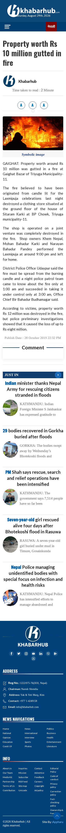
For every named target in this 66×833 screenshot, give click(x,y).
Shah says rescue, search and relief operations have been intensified (33, 478)
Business (51, 733)
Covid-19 (7, 746)
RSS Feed (23, 781)
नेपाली (51, 27)
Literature (52, 746)
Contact (38, 768)
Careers (38, 781)
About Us (7, 768)
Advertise (39, 772)
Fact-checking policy (54, 802)
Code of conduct (54, 778)
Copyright (39, 786)
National (7, 733)
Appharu (57, 821)
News (27, 728)
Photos (28, 746)
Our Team (8, 772)
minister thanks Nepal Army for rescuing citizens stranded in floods (33, 389)
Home (6, 728)
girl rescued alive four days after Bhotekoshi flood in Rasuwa (33, 525)
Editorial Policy (54, 770)
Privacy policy (53, 785)
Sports (28, 742)
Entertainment (54, 742)
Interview (29, 737)
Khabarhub (27, 81)
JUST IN (11, 375)
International (31, 733)
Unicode (23, 790)
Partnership (8, 781)
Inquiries (23, 768)
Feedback (39, 777)
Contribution (9, 790)
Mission (22, 772)
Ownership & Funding (56, 812)
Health (50, 737)
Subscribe (23, 777)
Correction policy (55, 793)
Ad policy (38, 790)
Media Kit (7, 777)
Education (8, 742)
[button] (57, 815)
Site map (23, 786)
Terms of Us (9, 786)
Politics (50, 728)
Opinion (7, 737)
